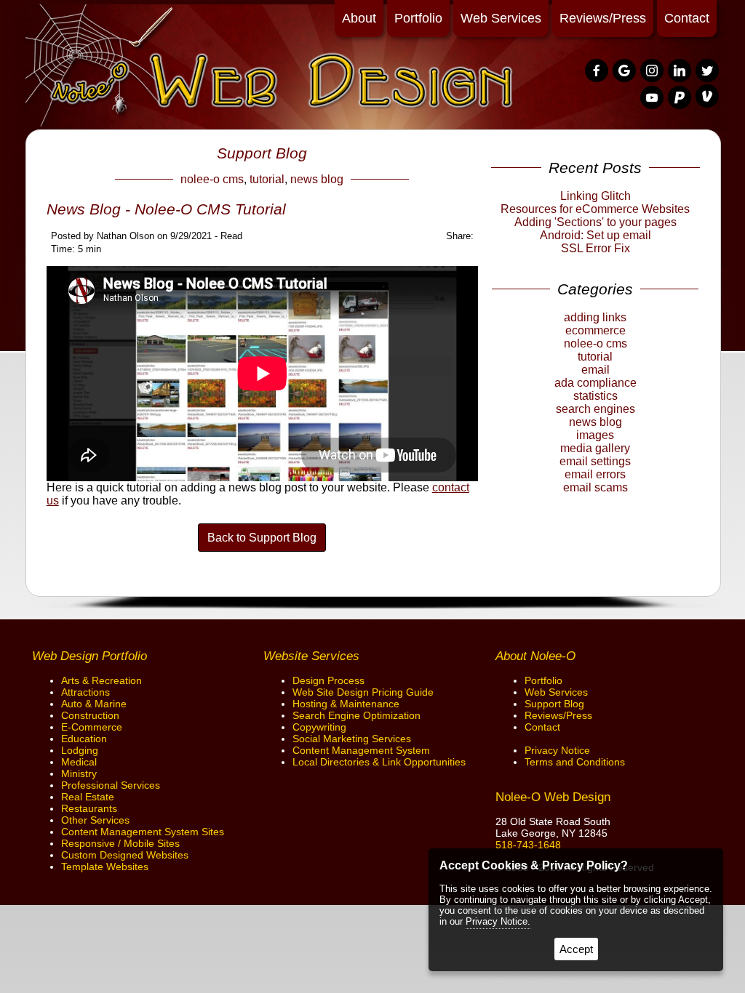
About (359, 18)
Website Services (311, 655)
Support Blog (554, 703)
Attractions (85, 692)
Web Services (501, 18)
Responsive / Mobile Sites (120, 843)
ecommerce (595, 330)
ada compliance (595, 383)
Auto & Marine (94, 703)
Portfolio (418, 18)
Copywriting (319, 727)
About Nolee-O (535, 655)
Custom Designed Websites (124, 855)
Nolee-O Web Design (552, 796)
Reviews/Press (602, 18)
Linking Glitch (595, 196)
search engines (595, 409)
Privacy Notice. (498, 921)
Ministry (79, 773)
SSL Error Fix (595, 248)
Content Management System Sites (142, 831)
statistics (595, 396)
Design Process (328, 680)
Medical (79, 762)
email (595, 369)
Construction (90, 715)
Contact (686, 18)
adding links (595, 317)
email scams (595, 487)
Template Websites (104, 866)
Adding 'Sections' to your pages (595, 222)
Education (84, 738)
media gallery (595, 448)
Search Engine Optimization (356, 715)
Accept (576, 949)
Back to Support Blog (261, 537)
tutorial (267, 179)
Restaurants (89, 808)
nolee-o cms (212, 179)
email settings (595, 461)
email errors (595, 474)
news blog (316, 179)
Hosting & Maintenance (345, 703)
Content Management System (361, 750)
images (595, 435)
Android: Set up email (595, 235)
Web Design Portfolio (89, 655)
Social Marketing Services (351, 738)
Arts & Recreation (101, 680)
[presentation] (597, 71)
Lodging (79, 750)
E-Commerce (91, 727)
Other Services (95, 820)
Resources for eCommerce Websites (595, 209)
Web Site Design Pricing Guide (363, 692)
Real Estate (87, 797)
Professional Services (110, 785)
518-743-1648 (528, 845)
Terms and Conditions (575, 762)
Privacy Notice (557, 750)
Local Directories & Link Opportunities (379, 762)
